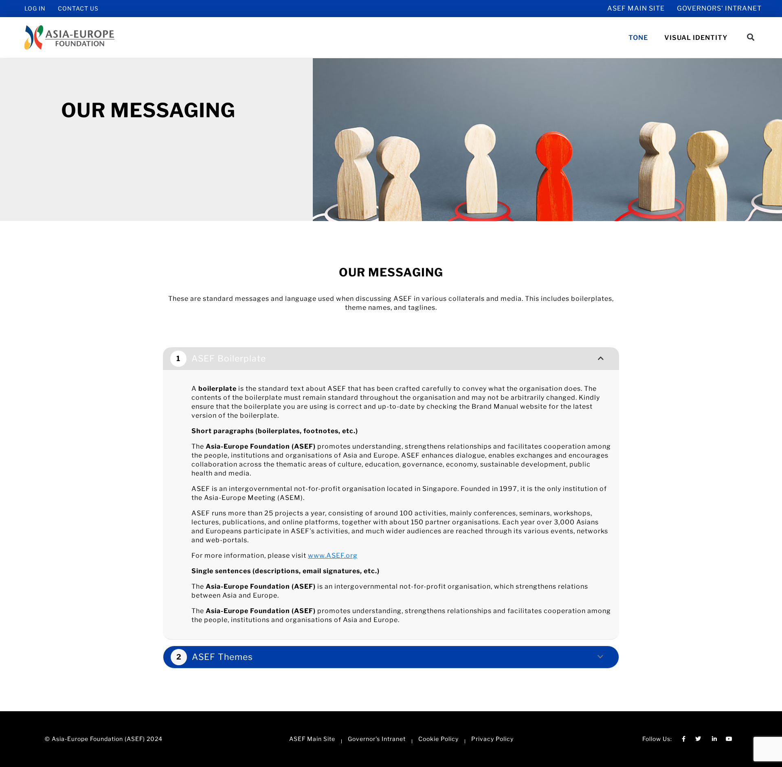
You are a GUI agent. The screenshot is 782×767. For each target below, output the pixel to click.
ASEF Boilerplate (228, 358)
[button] (751, 37)
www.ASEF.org (333, 555)
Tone (638, 38)
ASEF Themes (222, 657)
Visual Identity (695, 38)
